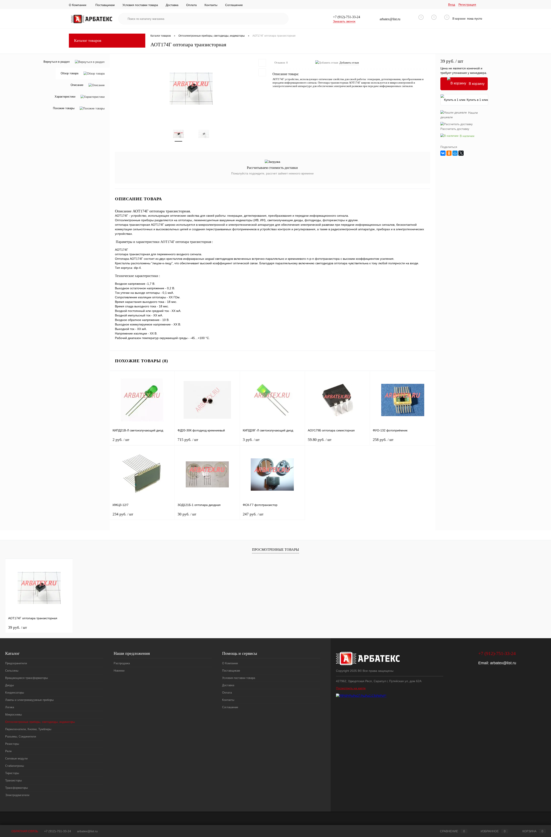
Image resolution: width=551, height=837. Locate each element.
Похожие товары (63, 108)
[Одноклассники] (449, 153)
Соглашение (234, 5)
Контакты (210, 5)
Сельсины (11, 670)
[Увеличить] (191, 88)
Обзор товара (69, 73)
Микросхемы (13, 714)
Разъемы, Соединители (20, 736)
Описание (77, 85)
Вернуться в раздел (56, 61)
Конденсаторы (14, 692)
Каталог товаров (87, 40)
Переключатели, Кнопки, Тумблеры (28, 729)
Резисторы (12, 743)
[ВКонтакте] (443, 153)
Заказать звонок (344, 21)
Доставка (172, 5)
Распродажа (122, 663)
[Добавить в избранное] (262, 63)
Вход (451, 4)
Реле (8, 751)
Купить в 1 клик (477, 99)
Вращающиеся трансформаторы (26, 678)
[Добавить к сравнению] (262, 72)
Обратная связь (24, 831)
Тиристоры (12, 773)
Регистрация (467, 4)
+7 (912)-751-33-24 (57, 831)
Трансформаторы (16, 787)
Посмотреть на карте (351, 688)
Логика (9, 707)
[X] (461, 153)
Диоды (9, 685)
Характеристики (65, 96)
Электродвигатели (17, 795)
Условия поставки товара (140, 5)
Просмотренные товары (275, 549)
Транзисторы (13, 780)
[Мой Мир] (455, 153)
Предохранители (16, 663)
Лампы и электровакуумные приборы (29, 700)
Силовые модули (16, 758)
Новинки (119, 670)
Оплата (191, 5)
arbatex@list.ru (503, 663)
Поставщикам (105, 5)
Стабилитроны (14, 765)
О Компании (77, 5)
